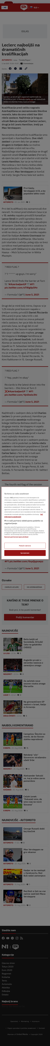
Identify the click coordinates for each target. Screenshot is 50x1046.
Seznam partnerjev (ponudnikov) (16, 537)
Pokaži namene (25, 546)
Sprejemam (25, 553)
